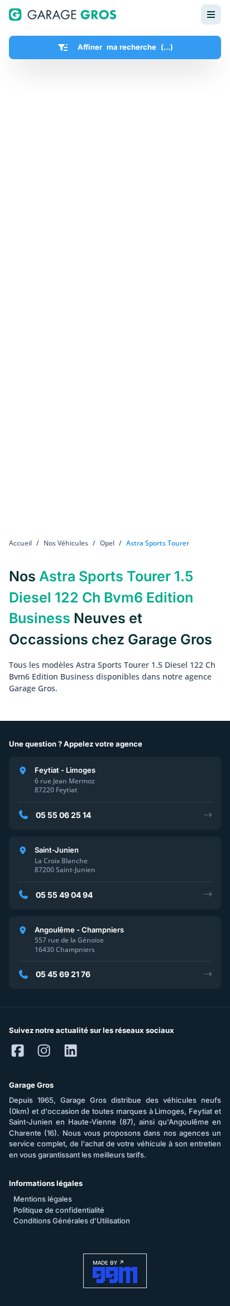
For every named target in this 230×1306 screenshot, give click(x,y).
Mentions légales (42, 1198)
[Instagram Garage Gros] (43, 1051)
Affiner (125, 46)
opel (107, 543)
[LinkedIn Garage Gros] (70, 1051)
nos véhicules (66, 543)
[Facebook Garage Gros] (17, 1051)
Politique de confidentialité (58, 1209)
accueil (20, 543)
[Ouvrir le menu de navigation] (211, 14)
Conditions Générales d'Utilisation (71, 1220)
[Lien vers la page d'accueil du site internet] (62, 14)
